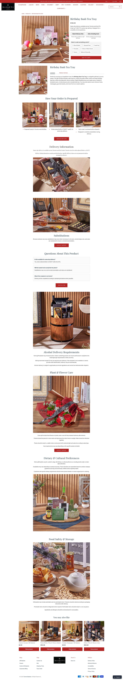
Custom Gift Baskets (24, 666)
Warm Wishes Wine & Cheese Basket (51, 643)
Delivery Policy (91, 660)
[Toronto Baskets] (8, 7)
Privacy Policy (91, 671)
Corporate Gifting (24, 668)
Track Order (39, 668)
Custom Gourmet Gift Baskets (27, 643)
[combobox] (115, 6)
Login (115, 1)
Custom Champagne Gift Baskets (71, 643)
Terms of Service (92, 668)
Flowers (21, 663)
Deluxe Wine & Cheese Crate (92, 643)
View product (29, 649)
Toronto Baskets (27, 676)
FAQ (38, 663)
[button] (23, 5)
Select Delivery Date (77, 34)
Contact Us (39, 660)
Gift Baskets (22, 660)
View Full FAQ (61, 285)
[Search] (120, 6)
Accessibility (91, 666)
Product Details (63, 72)
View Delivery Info (61, 138)
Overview (52, 72)
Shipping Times (40, 666)
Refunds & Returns (92, 663)
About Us (73, 660)
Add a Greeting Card (93, 34)
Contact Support (61, 245)
